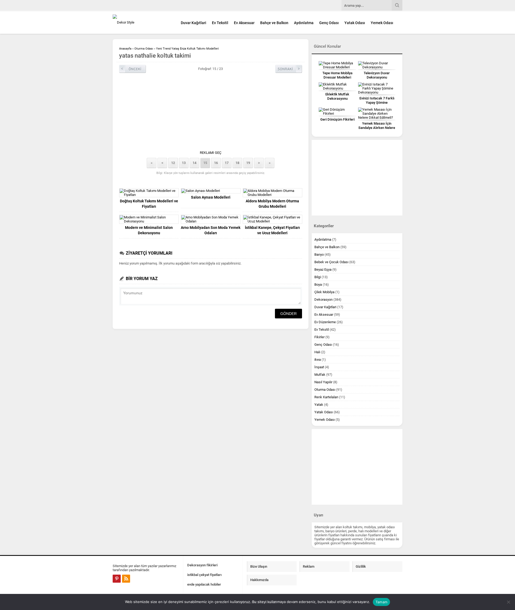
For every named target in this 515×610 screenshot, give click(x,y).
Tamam (381, 602)
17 (227, 163)
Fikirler (319, 337)
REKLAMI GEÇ (210, 153)
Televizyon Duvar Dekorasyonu (377, 75)
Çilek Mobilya (324, 292)
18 (237, 163)
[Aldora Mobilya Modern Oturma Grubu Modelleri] (272, 193)
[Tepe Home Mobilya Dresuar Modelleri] (337, 65)
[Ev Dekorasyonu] (142, 22)
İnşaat (319, 367)
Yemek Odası (382, 23)
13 (184, 163)
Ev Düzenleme (325, 322)
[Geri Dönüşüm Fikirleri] (337, 111)
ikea (317, 360)
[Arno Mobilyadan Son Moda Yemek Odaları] (210, 219)
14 (194, 163)
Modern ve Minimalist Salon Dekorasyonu (149, 230)
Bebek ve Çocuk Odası (331, 262)
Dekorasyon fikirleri (202, 565)
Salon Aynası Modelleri (210, 197)
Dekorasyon (323, 299)
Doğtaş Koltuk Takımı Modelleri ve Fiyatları (149, 204)
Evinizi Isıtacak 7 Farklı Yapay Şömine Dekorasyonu (376, 102)
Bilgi (317, 277)
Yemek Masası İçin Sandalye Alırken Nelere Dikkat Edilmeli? (376, 127)
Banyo (319, 254)
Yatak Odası (354, 23)
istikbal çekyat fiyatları (204, 575)
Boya (318, 284)
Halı (317, 352)
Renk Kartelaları (326, 397)
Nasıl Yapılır (323, 382)
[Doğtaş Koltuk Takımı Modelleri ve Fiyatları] (149, 193)
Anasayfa (125, 48)
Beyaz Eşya (323, 269)
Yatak (318, 405)
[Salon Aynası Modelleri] (210, 191)
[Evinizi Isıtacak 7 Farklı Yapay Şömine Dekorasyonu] (376, 88)
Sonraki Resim (288, 69)
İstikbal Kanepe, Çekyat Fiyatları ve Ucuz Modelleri (272, 230)
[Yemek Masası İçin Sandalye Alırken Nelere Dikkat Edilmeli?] (376, 113)
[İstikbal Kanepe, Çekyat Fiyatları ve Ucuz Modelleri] (272, 219)
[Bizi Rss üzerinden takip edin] (126, 579)
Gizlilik (361, 566)
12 (173, 163)
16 (216, 163)
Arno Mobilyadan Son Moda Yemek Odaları (210, 230)
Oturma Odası (143, 48)
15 (205, 163)
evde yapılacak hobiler (204, 584)
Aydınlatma (304, 23)
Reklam (308, 566)
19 (248, 163)
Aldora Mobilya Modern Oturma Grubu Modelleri (272, 204)
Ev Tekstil (220, 23)
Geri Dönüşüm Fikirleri (337, 119)
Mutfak (319, 375)
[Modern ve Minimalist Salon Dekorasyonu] (149, 219)
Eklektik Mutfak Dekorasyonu (337, 96)
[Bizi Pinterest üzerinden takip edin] (117, 579)
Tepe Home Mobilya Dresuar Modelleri (337, 75)
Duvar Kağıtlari (193, 23)
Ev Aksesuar (244, 23)
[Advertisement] (210, 113)
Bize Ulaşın (258, 566)
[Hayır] (508, 602)
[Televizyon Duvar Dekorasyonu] (376, 65)
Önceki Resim (132, 69)
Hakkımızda (259, 580)
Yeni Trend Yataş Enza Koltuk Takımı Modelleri (187, 48)
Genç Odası (329, 23)
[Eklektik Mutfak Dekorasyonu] (337, 86)
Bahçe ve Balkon (274, 23)
